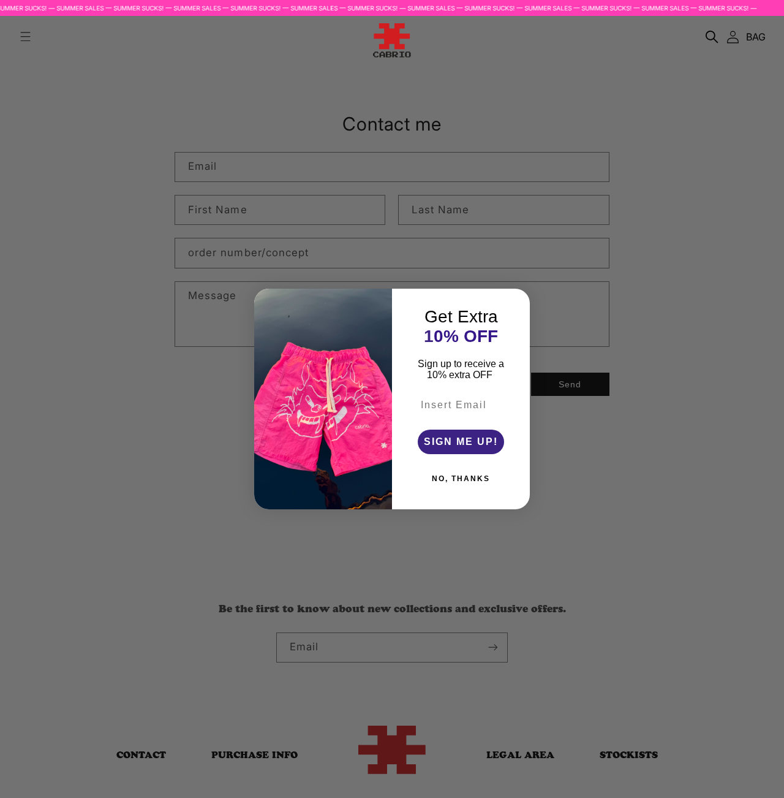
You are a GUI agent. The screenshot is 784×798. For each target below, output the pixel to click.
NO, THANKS (461, 478)
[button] (711, 37)
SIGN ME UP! (461, 441)
